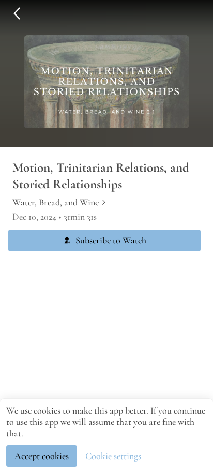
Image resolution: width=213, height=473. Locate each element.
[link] (59, 202)
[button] (16, 13)
